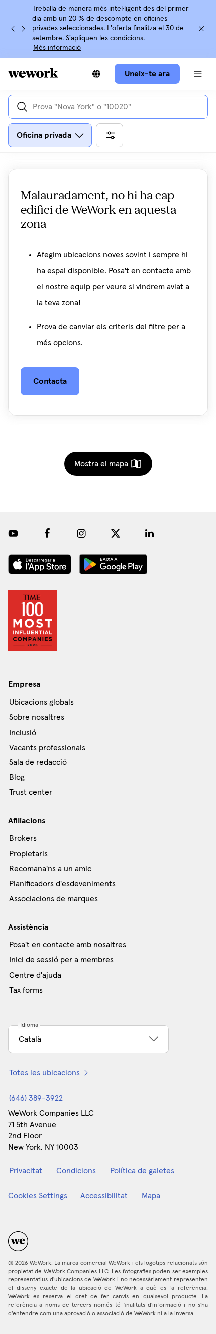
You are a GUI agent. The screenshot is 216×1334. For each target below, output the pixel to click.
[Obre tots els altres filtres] (109, 135)
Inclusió (22, 733)
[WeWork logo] (33, 73)
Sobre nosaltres (36, 717)
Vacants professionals (47, 748)
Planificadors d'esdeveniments (62, 884)
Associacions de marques (53, 899)
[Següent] (23, 29)
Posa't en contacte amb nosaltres (67, 945)
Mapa (151, 1196)
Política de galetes (142, 1171)
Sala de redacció (38, 762)
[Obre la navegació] (198, 74)
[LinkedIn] (150, 533)
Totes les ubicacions (44, 1073)
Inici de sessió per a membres (61, 960)
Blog (17, 777)
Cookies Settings (37, 1196)
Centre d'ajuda (35, 975)
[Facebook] (47, 533)
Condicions (76, 1171)
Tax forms (26, 990)
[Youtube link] (13, 533)
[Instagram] (81, 533)
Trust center (30, 792)
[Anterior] (13, 29)
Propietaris (28, 854)
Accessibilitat (104, 1196)
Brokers (23, 838)
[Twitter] (116, 533)
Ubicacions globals (41, 702)
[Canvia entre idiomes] (96, 74)
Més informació (57, 47)
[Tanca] (201, 28)
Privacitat (25, 1171)
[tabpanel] (108, 300)
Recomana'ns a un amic (50, 869)
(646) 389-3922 (36, 1098)
